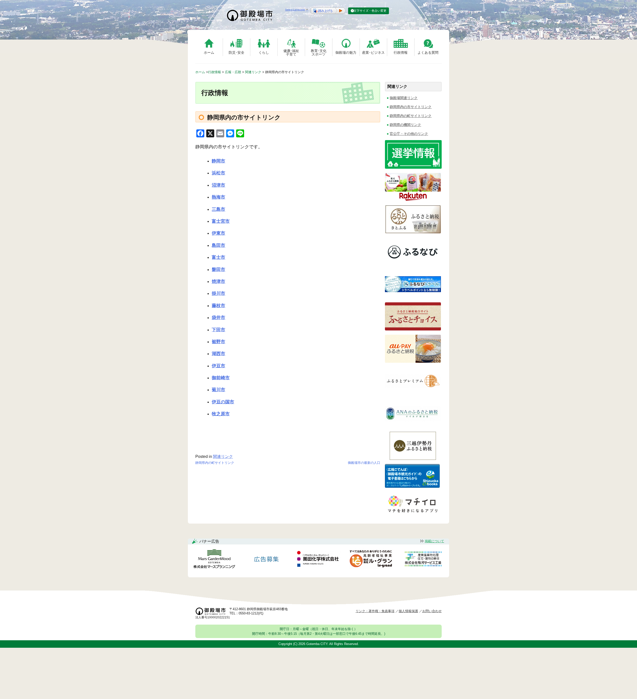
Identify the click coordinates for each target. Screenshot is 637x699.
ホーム (209, 52)
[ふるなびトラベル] (413, 297)
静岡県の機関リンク (405, 125)
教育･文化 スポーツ (318, 52)
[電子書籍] (412, 486)
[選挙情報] (413, 167)
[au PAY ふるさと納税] (413, 361)
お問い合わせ (432, 611)
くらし (264, 52)
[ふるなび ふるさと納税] (413, 264)
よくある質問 (428, 52)
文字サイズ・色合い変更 (370, 10)
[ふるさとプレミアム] (413, 394)
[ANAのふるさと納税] (413, 426)
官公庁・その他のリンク (409, 134)
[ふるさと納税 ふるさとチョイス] (413, 329)
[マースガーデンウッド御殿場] (214, 559)
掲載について (434, 541)
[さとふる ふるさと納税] (413, 232)
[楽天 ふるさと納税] (413, 200)
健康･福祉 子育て (291, 52)
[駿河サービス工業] (423, 559)
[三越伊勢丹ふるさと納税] (413, 458)
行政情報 (401, 52)
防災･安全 (236, 52)
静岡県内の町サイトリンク (214, 463)
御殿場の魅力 (345, 52)
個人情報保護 (408, 611)
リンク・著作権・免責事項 (375, 611)
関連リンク (223, 456)
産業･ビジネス (373, 52)
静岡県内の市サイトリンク (410, 107)
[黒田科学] (318, 559)
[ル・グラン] (371, 559)
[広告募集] (266, 559)
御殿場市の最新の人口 (364, 463)
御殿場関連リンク (404, 98)
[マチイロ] (412, 514)
